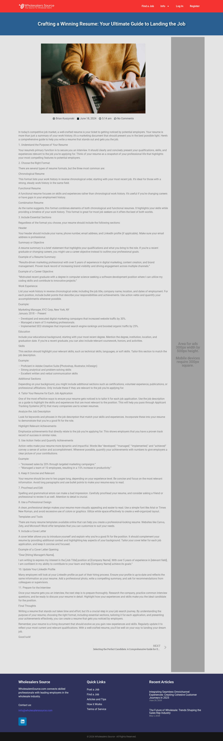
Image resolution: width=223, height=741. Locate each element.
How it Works (94, 704)
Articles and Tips (96, 699)
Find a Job (148, 6)
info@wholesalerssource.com (35, 710)
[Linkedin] (22, 721)
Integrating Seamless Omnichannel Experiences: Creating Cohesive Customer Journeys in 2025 (173, 694)
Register (195, 6)
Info (162, 6)
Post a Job (93, 689)
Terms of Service (96, 709)
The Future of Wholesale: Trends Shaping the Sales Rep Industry (175, 712)
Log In (179, 6)
